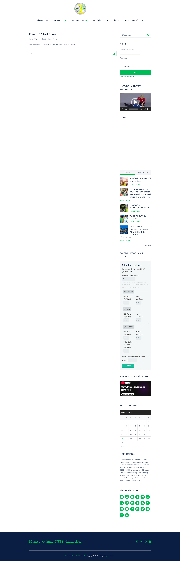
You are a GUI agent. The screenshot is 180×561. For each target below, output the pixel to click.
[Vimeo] (137, 503)
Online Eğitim (135, 20)
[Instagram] (143, 497)
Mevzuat (59, 20)
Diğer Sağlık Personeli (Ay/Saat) (127, 344)
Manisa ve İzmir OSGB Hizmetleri (55, 541)
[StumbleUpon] (143, 503)
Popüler (127, 172)
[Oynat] (122, 109)
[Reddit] (137, 509)
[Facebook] (122, 497)
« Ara (122, 446)
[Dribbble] (148, 497)
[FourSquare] (132, 509)
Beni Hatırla (125, 66)
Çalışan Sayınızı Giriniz (130, 275)
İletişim (97, 20)
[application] (135, 102)
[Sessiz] (145, 109)
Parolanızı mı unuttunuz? (129, 76)
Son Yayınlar (143, 172)
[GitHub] (122, 509)
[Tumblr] (148, 503)
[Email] (122, 515)
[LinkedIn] (122, 503)
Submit (128, 366)
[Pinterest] (137, 497)
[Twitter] (132, 503)
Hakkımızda (78, 20)
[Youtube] (150, 541)
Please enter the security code (133, 357)
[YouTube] (127, 509)
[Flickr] (132, 497)
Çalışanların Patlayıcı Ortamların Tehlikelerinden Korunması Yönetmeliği (135, 232)
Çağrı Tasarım (110, 556)
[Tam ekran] (148, 109)
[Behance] (127, 497)
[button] (135, 102)
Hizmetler (42, 20)
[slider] (133, 109)
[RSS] (127, 515)
